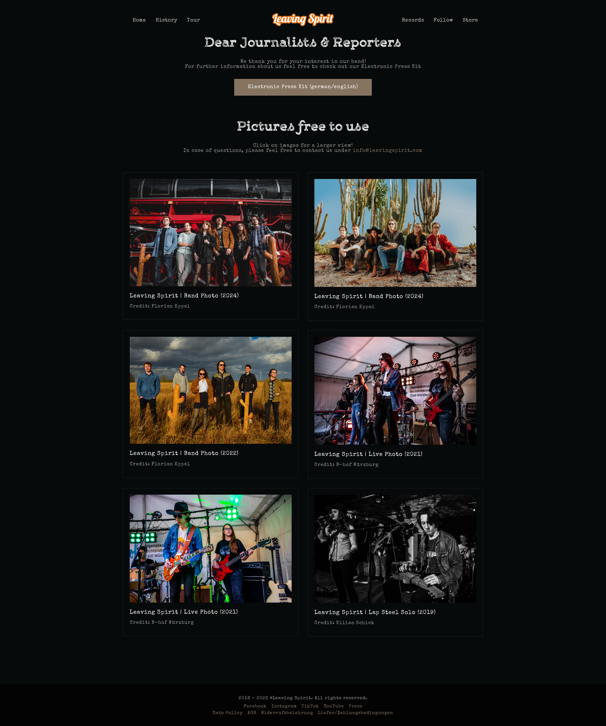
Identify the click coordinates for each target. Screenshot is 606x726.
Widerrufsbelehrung (287, 713)
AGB (251, 713)
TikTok (310, 706)
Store (470, 20)
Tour (193, 20)
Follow (443, 20)
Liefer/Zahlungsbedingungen (355, 713)
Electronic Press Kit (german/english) (303, 87)
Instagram (284, 706)
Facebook (255, 706)
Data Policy (228, 713)
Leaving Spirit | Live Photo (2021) (368, 454)
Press (355, 706)
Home (139, 20)
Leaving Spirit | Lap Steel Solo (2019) (375, 613)
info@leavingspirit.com (388, 150)
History (166, 20)
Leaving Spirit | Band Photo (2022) (184, 453)
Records (413, 20)
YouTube (334, 706)
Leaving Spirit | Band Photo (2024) (184, 296)
